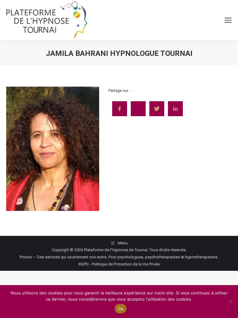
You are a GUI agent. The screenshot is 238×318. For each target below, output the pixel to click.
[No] (230, 301)
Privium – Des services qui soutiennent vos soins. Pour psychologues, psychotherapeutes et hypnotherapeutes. (119, 257)
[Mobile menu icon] (228, 20)
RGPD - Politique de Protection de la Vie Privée (119, 264)
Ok (120, 308)
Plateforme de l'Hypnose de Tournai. (116, 250)
